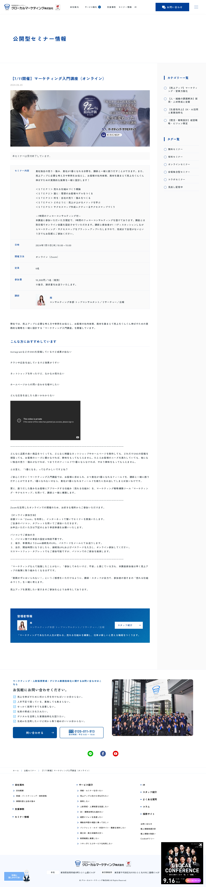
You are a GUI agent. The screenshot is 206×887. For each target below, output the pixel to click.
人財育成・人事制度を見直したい (94, 806)
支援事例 (111, 7)
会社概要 (20, 790)
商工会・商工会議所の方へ (91, 833)
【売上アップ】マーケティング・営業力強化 (183, 89)
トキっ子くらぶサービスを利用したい (96, 843)
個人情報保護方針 (148, 829)
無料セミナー (175, 149)
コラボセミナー (176, 179)
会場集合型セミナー (179, 171)
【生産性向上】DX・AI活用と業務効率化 (183, 111)
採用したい (85, 801)
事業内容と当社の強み (25, 801)
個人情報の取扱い (148, 833)
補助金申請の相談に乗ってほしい (94, 822)
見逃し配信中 (175, 187)
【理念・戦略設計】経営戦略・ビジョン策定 (183, 122)
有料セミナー (175, 156)
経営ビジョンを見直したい (91, 817)
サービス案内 (91, 7)
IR (136, 7)
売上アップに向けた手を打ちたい (94, 796)
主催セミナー (30, 770)
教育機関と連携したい (89, 838)
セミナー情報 (125, 7)
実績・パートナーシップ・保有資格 (31, 796)
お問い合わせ (175, 7)
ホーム (16, 770)
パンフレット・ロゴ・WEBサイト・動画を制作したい (103, 827)
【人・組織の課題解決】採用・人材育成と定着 (183, 100)
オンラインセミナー (179, 164)
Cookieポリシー (148, 838)
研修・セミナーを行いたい (91, 790)
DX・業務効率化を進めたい (92, 811)
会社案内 (74, 7)
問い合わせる (35, 733)
